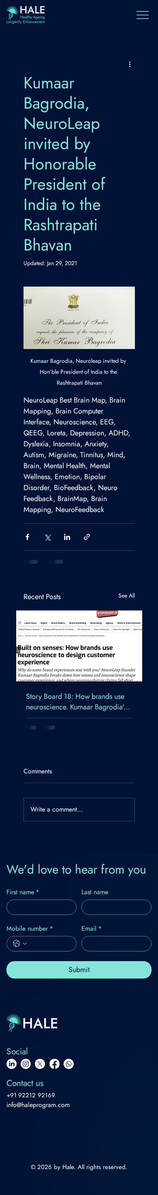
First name (22, 892)
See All (126, 595)
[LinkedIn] (11, 1064)
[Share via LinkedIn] (67, 537)
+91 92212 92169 (31, 1095)
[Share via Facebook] (27, 537)
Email (91, 929)
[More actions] (130, 64)
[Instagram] (26, 1064)
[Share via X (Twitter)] (47, 537)
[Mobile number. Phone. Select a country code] (20, 944)
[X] (40, 1064)
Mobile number (29, 929)
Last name (94, 892)
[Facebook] (54, 1064)
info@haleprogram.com (38, 1104)
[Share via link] (87, 537)
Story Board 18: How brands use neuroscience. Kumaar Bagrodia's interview (76, 701)
